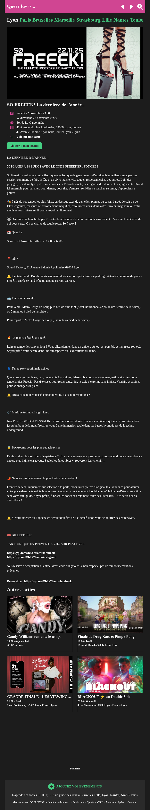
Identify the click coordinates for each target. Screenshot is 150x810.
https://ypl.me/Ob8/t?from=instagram (31, 557)
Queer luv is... (21, 6)
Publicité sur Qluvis (83, 802)
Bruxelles (42, 20)
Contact (132, 802)
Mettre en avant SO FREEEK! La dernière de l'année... (41, 802)
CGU (100, 802)
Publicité (75, 768)
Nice (124, 795)
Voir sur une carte (28, 136)
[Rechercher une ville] (138, 6)
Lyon (12, 20)
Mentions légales (115, 802)
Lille (107, 20)
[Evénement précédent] (121, 6)
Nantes (121, 20)
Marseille (64, 20)
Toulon (137, 20)
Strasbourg (88, 20)
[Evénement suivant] (129, 6)
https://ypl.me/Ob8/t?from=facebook (31, 552)
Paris (25, 20)
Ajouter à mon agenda (24, 145)
